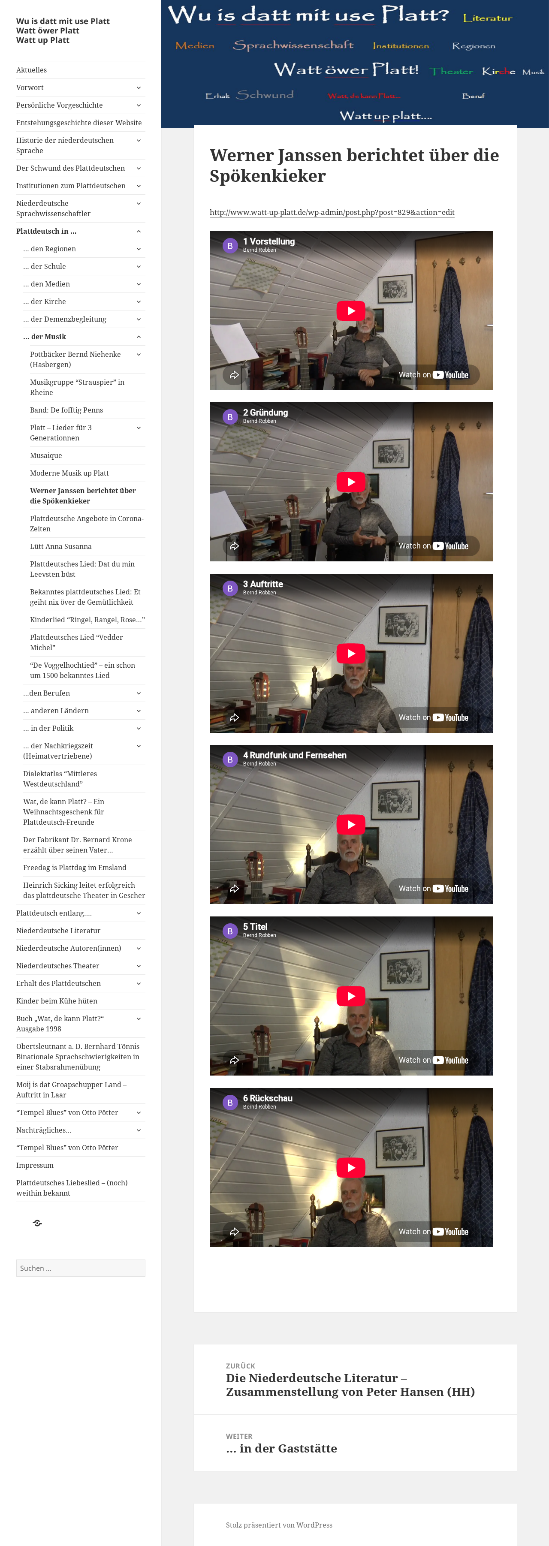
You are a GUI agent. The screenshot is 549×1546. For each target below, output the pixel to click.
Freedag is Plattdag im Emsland (75, 867)
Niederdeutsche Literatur (58, 930)
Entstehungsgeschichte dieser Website (79, 122)
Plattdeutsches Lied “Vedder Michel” (76, 642)
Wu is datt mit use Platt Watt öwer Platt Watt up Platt (63, 30)
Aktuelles (31, 70)
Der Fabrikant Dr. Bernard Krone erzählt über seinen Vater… (77, 845)
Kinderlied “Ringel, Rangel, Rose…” (87, 619)
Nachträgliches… (44, 1130)
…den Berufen (46, 693)
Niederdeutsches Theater (58, 965)
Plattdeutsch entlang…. (54, 913)
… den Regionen (49, 248)
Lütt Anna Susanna (61, 546)
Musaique (46, 455)
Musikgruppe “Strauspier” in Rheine (77, 387)
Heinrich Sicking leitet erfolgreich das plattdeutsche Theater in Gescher (84, 890)
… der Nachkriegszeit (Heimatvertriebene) (58, 751)
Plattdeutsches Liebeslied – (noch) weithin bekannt (72, 1188)
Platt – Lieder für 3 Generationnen (61, 433)
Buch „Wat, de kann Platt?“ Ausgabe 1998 (60, 1024)
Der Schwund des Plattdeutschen (70, 168)
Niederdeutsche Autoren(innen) (68, 948)
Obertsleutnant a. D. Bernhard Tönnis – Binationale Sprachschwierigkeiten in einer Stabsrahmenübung (80, 1057)
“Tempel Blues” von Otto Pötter (67, 1112)
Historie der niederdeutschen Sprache (65, 145)
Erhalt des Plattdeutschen (58, 983)
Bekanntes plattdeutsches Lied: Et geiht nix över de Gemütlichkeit (85, 597)
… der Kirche (44, 301)
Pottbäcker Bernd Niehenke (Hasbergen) (75, 359)
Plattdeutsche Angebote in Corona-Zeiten (87, 523)
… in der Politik (48, 728)
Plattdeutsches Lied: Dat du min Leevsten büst (82, 569)
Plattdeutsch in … (46, 231)
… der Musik (45, 336)
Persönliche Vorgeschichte (59, 105)
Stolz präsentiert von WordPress (279, 1525)
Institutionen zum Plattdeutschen (71, 185)
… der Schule (44, 266)
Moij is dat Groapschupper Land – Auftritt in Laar (71, 1090)
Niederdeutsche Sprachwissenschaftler (53, 208)
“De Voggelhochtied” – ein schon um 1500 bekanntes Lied (82, 670)
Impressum (35, 1165)
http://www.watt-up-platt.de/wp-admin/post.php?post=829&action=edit (332, 212)
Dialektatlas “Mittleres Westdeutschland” (60, 779)
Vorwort (30, 87)
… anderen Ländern (56, 710)
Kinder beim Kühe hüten (56, 1001)
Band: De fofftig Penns (66, 410)
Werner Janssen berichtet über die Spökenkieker (83, 496)
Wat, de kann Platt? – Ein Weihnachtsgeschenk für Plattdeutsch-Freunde (63, 812)
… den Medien (46, 284)
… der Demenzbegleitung (64, 319)
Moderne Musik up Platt (69, 473)
